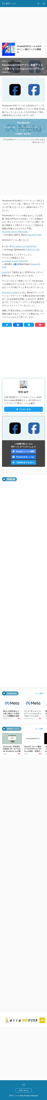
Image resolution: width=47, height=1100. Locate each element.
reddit (4, 272)
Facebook (17, 61)
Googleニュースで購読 (25, 451)
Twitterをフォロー (25, 462)
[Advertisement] (23, 169)
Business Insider (10, 292)
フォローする (25, 409)
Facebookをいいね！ (25, 456)
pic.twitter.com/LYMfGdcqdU (15, 231)
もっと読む (39, 693)
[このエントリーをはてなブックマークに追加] (29, 325)
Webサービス (7, 61)
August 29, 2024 (34, 234)
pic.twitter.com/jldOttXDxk (24, 246)
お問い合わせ (23, 1090)
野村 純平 (23, 392)
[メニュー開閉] (43, 3)
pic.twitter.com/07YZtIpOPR (15, 261)
